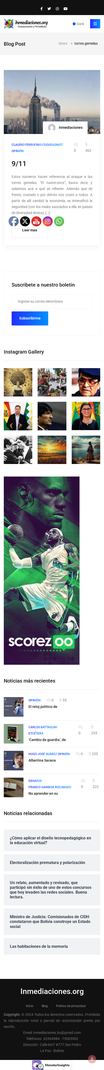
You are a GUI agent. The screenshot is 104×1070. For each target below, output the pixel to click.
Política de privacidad (71, 1006)
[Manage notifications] (92, 1059)
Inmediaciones (70, 127)
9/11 (19, 164)
